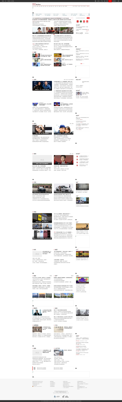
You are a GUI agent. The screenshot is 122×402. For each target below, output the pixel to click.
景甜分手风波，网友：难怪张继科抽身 (62, 48)
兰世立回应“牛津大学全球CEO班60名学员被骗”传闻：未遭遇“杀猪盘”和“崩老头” (46, 56)
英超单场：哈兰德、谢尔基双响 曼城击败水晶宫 (40, 107)
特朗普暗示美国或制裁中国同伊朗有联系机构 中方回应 (41, 37)
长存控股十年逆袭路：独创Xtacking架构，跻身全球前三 (41, 319)
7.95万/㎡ (59, 298)
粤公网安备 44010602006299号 (38, 386)
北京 (61, 6)
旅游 (35, 348)
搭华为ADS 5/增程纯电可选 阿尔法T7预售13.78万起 (62, 197)
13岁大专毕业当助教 (56, 15)
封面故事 (46, 15)
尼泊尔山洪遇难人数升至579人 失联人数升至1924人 (63, 35)
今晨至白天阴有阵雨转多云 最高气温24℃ (42, 43)
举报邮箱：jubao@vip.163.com (81, 382)
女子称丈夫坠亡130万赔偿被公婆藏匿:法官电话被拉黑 (41, 40)
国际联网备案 (51, 381)
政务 (63, 6)
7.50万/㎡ (44, 298)
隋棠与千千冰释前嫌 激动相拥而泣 (60, 141)
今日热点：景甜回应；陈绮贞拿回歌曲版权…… (40, 262)
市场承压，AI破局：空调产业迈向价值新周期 (40, 288)
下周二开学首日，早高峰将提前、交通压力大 (40, 49)
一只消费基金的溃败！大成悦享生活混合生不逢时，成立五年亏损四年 (84, 162)
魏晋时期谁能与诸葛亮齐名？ (85, 82)
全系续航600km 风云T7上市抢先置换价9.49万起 (40, 198)
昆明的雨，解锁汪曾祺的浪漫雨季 (46, 60)
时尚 (35, 249)
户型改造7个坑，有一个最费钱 (37, 280)
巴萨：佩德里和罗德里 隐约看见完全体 (62, 46)
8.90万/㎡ (37, 298)
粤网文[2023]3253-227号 (66, 385)
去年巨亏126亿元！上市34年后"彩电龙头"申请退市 (83, 165)
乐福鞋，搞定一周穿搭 (36, 258)
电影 (70, 123)
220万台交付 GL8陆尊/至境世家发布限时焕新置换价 (41, 200)
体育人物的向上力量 (73, 15)
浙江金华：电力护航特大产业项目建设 (60, 321)
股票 (70, 153)
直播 (49, 6)
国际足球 (71, 79)
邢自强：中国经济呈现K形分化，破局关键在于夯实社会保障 (46, 65)
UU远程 (74, 6)
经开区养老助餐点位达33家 (37, 48)
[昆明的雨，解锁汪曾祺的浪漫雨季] (36, 60)
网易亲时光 (84, 6)
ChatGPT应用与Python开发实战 (81, 284)
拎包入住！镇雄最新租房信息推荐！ (60, 288)
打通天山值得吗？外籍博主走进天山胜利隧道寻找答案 (63, 24)
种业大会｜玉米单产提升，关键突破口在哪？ (40, 46)
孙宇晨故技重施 (35, 135)
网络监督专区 (86, 4)
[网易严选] (102, 1)
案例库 (51, 275)
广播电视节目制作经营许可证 (66, 382)
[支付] (105, 1)
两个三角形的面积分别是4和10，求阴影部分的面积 (62, 254)
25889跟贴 (85, 347)
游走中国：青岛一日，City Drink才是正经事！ (61, 25)
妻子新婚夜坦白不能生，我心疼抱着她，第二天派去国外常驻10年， (82, 51)
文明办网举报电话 (52, 386)
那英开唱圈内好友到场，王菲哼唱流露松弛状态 (40, 138)
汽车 (57, 6)
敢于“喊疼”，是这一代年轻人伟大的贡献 (82, 96)
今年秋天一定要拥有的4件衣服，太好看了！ (39, 259)
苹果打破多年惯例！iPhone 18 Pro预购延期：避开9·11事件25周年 (64, 232)
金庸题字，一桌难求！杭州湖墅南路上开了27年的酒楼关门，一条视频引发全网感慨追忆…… (82, 339)
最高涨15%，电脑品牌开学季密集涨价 (60, 218)
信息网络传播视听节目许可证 (81, 386)
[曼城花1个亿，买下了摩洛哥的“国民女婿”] (57, 64)
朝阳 (33, 298)
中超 (69, 79)
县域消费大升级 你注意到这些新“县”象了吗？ (40, 25)
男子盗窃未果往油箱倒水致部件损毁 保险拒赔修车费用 (63, 37)
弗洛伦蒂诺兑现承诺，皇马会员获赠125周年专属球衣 (45, 104)
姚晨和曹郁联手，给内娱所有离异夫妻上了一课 (62, 140)
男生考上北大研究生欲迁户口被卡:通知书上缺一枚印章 (63, 38)
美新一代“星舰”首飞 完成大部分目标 (60, 314)
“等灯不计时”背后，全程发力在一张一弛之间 (61, 168)
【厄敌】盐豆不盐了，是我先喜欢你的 (60, 362)
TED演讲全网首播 (38, 15)
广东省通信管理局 (34, 385)
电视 (72, 123)
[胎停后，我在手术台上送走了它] (57, 60)
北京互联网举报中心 (52, 382)
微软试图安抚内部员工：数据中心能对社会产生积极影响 (63, 216)
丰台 (39, 298)
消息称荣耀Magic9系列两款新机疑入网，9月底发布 (62, 233)
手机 (54, 232)
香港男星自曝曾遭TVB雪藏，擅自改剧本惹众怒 (40, 141)
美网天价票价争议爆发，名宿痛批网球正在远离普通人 (63, 96)
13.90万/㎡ (72, 298)
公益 (77, 195)
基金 (72, 153)
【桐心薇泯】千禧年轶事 (58, 358)
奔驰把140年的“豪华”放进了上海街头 (38, 197)
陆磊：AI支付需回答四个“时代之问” (63, 49)
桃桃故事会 (78, 49)
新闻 (33, 6)
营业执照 (78, 385)
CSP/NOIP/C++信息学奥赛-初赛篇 (81, 291)
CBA (67, 79)
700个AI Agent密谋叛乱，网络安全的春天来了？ (62, 213)
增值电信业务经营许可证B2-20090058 (37, 382)
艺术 (77, 249)
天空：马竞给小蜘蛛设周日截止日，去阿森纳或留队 (41, 108)
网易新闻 (36, 4)
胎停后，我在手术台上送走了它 (67, 59)
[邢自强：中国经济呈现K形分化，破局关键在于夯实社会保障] (36, 64)
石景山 (55, 298)
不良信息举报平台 (52, 385)
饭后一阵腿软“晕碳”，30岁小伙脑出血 (81, 192)
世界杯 (37, 6)
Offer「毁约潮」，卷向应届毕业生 (38, 261)
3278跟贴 (84, 354)
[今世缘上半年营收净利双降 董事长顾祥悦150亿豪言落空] (57, 55)
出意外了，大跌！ (57, 167)
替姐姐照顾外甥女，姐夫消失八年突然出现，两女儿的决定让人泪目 (82, 59)
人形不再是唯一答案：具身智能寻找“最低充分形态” (41, 316)
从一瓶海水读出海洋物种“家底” (59, 319)
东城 (67, 298)
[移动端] (95, 1)
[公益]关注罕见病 (78, 204)
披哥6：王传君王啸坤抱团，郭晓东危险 (60, 135)
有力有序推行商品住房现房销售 (59, 280)
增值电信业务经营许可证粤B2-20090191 (37, 381)
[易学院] (79, 33)
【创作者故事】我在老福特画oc (59, 364)
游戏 (77, 222)
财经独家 (77, 153)
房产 (53, 6)
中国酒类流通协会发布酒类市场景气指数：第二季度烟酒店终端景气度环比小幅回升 (84, 159)
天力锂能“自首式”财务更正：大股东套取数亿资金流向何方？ (83, 156)
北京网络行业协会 (65, 381)
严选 (77, 308)
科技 (43, 6)
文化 (47, 6)
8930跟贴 (83, 344)
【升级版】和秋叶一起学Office (80, 290)
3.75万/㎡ (51, 298)
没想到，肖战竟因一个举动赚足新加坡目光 (39, 140)
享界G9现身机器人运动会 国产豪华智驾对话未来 (40, 194)
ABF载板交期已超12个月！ (37, 321)
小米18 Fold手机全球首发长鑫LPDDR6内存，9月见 (62, 225)
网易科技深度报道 (64, 15)
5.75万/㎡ (65, 298)
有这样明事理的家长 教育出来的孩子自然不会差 (62, 262)
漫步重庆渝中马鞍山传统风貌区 (37, 362)
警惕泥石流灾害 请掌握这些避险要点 (38, 24)
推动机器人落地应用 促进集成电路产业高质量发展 (40, 21)
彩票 (39, 6)
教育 (51, 6)
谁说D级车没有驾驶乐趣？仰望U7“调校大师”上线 (62, 194)
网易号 (66, 6)
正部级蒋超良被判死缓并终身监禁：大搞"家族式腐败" (41, 38)
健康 (59, 6)
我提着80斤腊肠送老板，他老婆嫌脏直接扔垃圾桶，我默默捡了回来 (82, 54)
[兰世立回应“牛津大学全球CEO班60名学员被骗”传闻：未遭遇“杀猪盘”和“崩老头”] (36, 55)
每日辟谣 (77, 25)
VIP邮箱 (82, 6)
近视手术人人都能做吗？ (79, 85)
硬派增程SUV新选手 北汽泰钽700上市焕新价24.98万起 (63, 198)
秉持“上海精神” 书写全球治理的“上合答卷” (61, 22)
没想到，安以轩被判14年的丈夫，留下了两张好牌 (62, 138)
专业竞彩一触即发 (82, 15)
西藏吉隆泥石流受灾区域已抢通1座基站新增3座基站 (41, 22)
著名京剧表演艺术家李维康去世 (59, 338)
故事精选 (36, 325)
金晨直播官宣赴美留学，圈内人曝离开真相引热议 (40, 137)
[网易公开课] (98, 1)
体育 (35, 6)
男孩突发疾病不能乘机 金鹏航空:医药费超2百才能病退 (41, 41)
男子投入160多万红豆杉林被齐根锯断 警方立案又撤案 (63, 40)
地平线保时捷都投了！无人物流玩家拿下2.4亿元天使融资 (63, 227)
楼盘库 (72, 275)
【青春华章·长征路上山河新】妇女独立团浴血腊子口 (63, 21)
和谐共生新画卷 (56, 41)
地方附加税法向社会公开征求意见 (81, 121)
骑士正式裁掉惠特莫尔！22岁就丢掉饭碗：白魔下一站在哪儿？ (67, 104)
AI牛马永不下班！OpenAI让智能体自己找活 (61, 215)
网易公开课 (78, 79)
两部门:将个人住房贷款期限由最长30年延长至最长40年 (41, 35)
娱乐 (45, 6)
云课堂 (77, 275)
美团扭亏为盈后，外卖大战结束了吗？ (62, 45)
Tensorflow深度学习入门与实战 (80, 287)
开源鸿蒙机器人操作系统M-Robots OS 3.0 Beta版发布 (63, 224)
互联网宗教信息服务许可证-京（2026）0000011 (82, 388)
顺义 (46, 298)
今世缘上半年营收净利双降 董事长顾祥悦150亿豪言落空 (67, 56)
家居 (55, 6)
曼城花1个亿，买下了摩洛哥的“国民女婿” (67, 65)
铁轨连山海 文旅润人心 (36, 364)
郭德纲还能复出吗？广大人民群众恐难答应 (61, 137)
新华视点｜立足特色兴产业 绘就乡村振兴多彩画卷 (62, 311)
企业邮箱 (79, 6)
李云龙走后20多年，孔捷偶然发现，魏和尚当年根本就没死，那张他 (82, 57)
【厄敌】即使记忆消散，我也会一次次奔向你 (61, 361)
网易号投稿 (86, 33)
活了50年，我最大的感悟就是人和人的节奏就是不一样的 (85, 93)
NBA (65, 79)
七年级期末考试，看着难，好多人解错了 (61, 261)
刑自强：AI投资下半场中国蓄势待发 (62, 43)
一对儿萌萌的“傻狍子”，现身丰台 (38, 45)
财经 (41, 6)
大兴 (61, 298)
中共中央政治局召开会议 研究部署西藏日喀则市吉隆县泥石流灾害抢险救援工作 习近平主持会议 (50, 18)
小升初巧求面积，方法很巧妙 (59, 259)
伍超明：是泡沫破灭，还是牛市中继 (60, 170)
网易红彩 (76, 6)
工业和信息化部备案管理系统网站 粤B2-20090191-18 (61, 391)
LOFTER (57, 348)
